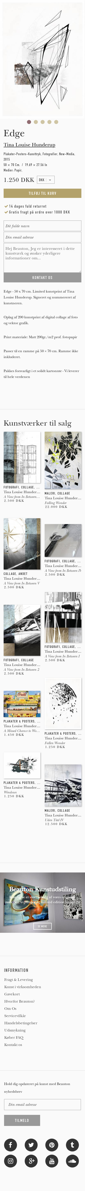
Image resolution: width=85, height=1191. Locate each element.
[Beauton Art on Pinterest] (51, 1144)
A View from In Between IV (63, 571)
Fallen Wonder (55, 743)
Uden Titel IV (54, 820)
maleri (50, 493)
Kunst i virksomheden (22, 987)
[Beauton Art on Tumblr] (72, 1144)
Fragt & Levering (18, 980)
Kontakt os (13, 1045)
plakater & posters (60, 733)
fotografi (11, 487)
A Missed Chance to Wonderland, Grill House (35, 731)
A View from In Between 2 (21, 670)
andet (23, 574)
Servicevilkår (15, 1016)
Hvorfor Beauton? (19, 1001)
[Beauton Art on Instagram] (10, 1160)
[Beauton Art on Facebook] (10, 1144)
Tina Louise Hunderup (29, 145)
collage (27, 487)
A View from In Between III (22, 497)
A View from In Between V (21, 583)
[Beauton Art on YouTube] (51, 1160)
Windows (10, 792)
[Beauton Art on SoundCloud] (72, 1160)
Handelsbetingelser (20, 1023)
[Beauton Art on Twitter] (31, 1144)
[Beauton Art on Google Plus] (31, 1160)
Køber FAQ (13, 1037)
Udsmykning (15, 1030)
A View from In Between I (62, 656)
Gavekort (12, 994)
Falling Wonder (55, 503)
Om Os (10, 1008)
